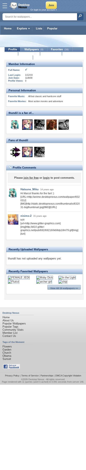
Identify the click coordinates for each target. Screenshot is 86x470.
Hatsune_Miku (29, 189)
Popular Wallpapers (14, 323)
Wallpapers (33, 49)
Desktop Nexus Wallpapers (20, 6)
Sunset (7, 358)
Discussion (51, 53)
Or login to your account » (43, 9)
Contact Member (18, 57)
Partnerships (46, 375)
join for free (31, 177)
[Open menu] (5, 6)
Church (7, 352)
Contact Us (9, 335)
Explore (22, 28)
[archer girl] (44, 281)
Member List (10, 332)
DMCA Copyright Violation (68, 375)
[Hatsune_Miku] (15, 124)
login (46, 177)
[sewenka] (63, 124)
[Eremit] (51, 124)
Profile (12, 49)
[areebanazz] (15, 152)
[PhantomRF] (39, 124)
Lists (39, 28)
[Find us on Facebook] (11, 368)
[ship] (62, 281)
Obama (7, 355)
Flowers (7, 346)
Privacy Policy (12, 375)
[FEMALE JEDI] (19, 277)
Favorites (60, 49)
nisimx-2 (26, 215)
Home (7, 28)
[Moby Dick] (44, 277)
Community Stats (13, 329)
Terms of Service (30, 375)
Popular (52, 28)
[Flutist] (13, 281)
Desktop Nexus (36, 379)
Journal (29, 53)
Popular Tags (10, 326)
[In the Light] (67, 277)
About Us (8, 320)
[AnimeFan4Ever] (27, 124)
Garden (7, 349)
